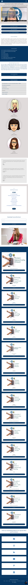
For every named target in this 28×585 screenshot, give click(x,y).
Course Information (14, 74)
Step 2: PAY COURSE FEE (14, 29)
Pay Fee (14, 208)
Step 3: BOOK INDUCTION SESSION (14, 32)
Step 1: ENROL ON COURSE (14, 26)
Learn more (14, 507)
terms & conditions (17, 227)
